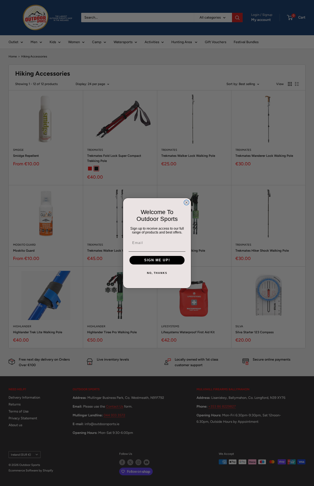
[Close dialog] (186, 202)
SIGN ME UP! (157, 260)
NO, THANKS (157, 273)
